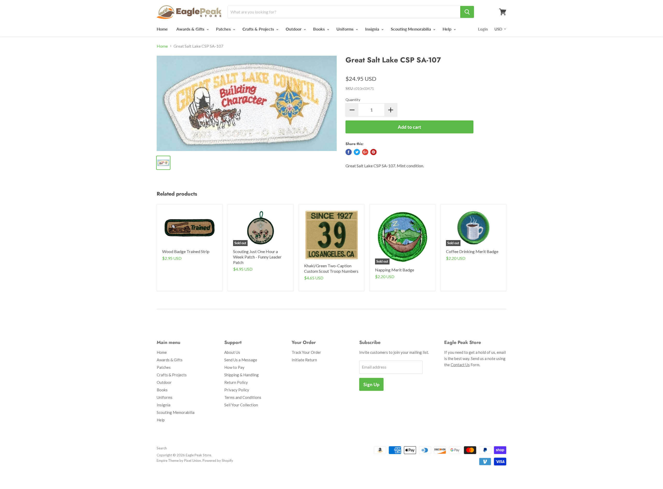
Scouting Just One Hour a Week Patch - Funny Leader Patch (257, 257)
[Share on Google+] (365, 152)
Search (162, 448)
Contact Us (460, 364)
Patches (224, 28)
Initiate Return (304, 359)
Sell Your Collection (241, 404)
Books (319, 28)
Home (162, 28)
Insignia (372, 28)
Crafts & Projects (258, 28)
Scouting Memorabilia (411, 28)
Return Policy (236, 382)
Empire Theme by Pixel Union (179, 460)
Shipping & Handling (241, 374)
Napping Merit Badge (394, 269)
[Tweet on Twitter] (357, 152)
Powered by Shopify (218, 460)
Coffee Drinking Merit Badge (472, 251)
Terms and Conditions (242, 397)
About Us (232, 352)
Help (447, 28)
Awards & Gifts (190, 28)
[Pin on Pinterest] (373, 152)
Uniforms (345, 28)
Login (483, 29)
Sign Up (371, 384)
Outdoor (294, 28)
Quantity (352, 99)
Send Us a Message (240, 359)
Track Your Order (306, 352)
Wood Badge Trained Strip (186, 251)
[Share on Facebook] (348, 152)
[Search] (467, 12)
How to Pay (234, 367)
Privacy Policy (236, 389)
